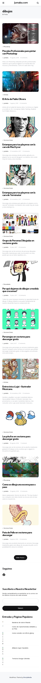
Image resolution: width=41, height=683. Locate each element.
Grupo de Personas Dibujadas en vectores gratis (18, 241)
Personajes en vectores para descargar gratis (16, 338)
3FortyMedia (27, 677)
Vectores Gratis (8, 140)
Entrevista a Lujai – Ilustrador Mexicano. (16, 387)
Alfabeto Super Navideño (20, 648)
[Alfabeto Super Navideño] (4, 651)
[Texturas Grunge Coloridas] (4, 661)
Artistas (6, 94)
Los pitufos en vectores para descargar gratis (16, 437)
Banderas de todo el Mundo (21, 622)
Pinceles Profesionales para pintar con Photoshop (19, 52)
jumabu (6, 58)
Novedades (7, 284)
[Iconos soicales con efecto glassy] (4, 638)
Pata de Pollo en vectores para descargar (17, 533)
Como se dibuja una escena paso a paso (18, 485)
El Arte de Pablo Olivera (14, 99)
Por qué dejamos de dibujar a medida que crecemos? (20, 290)
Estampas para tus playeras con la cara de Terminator (18, 193)
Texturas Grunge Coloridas (21, 658)
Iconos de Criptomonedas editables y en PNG (24, 628)
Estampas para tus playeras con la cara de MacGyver (18, 145)
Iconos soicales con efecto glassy (23, 633)
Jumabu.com (21, 2)
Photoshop (7, 46)
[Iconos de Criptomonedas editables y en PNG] (4, 626)
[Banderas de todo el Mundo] (4, 621)
